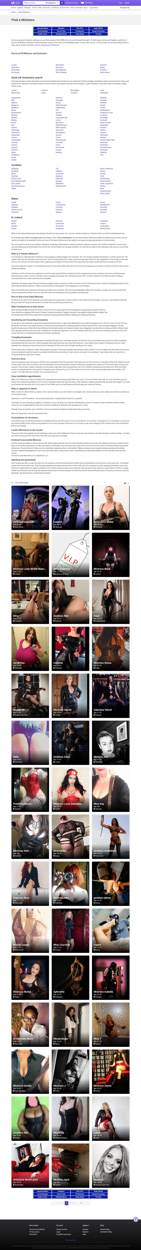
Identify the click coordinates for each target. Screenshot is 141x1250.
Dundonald (59, 226)
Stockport (103, 120)
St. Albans (103, 115)
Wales (102, 67)
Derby (13, 152)
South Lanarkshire (106, 184)
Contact (85, 1229)
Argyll (13, 174)
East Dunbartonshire (18, 181)
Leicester (73, 93)
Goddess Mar (61, 615)
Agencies (20, 7)
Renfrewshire (105, 179)
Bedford (14, 103)
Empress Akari (21, 897)
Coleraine (59, 221)
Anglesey (14, 205)
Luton (102, 90)
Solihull (102, 108)
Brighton (14, 118)
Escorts (13, 7)
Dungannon (60, 228)
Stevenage (104, 118)
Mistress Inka (61, 897)
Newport (59, 212)
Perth (102, 176)
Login (120, 3)
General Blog (105, 1229)
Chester (14, 137)
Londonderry (104, 226)
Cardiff (13, 202)
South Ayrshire (105, 181)
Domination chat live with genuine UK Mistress (42, 45)
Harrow (58, 103)
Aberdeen (14, 171)
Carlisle (14, 128)
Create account (61, 1229)
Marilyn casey (21, 944)
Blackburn (14, 108)
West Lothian (105, 193)
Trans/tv (34, 7)
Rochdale (103, 100)
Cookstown (60, 223)
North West (60, 65)
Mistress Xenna (102, 662)
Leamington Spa (61, 118)
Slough (102, 105)
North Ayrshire (61, 186)
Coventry (14, 142)
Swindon (103, 128)
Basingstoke (15, 98)
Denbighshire (60, 205)
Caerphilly (14, 212)
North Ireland (104, 72)
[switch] (82, 3)
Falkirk (13, 188)
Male (40, 7)
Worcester (104, 150)
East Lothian (15, 184)
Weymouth (104, 142)
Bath (13, 100)
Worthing (103, 152)
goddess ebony (102, 897)
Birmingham (74, 90)
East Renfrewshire (18, 186)
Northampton (60, 133)
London (14, 65)
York (101, 155)
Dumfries (14, 176)
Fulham (14, 160)
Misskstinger (60, 1038)
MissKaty (58, 1132)
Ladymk (57, 521)
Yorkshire (103, 65)
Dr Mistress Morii (23, 1038)
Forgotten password (63, 1234)
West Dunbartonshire (105, 190)
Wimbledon (104, 145)
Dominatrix (46, 7)
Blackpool (14, 105)
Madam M (18, 709)
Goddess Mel (20, 1132)
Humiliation (73, 312)
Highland (59, 171)
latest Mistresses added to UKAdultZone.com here (102, 238)
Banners (85, 1232)
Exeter (13, 157)
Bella (16, 756)
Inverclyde (59, 174)
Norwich (59, 135)
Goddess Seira (61, 756)
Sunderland (104, 125)
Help (84, 1234)
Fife (57, 169)
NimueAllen (59, 850)
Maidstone (59, 123)
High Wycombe (61, 105)
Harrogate (59, 100)
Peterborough (61, 140)
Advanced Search (72, 3)
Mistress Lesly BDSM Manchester (32, 568)
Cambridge (15, 130)
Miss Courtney (61, 944)
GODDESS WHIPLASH (25, 1179)
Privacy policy (34, 1232)
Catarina (58, 662)
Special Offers (65, 7)
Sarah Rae (19, 662)
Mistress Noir (21, 850)
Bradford (14, 115)
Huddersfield (60, 108)
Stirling (102, 186)
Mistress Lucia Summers (67, 803)
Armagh (14, 226)
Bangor (13, 228)
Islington (59, 115)
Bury (13, 125)
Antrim (13, 223)
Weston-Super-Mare (107, 140)
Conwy (58, 202)
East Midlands (61, 70)
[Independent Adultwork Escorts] (15, 3)
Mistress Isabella (103, 991)
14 (81, 1203)
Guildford (59, 98)
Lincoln (58, 120)
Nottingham (104, 93)
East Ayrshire (16, 179)
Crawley (14, 145)
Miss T (97, 1038)
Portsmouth (60, 147)
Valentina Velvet (103, 709)
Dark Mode (89, 3)
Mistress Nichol (22, 991)
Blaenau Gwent (16, 210)
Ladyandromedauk (23, 521)
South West (15, 70)
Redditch (103, 98)
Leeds (43, 93)
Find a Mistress (24, 12)
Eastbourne (15, 155)
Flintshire (59, 207)
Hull (57, 110)
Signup (127, 3)
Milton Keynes (61, 128)
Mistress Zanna (102, 1085)
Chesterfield (15, 140)
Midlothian (59, 184)
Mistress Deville (22, 1085)
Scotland (103, 70)
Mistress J (59, 1085)
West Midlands (61, 72)
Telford (102, 130)
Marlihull (98, 1179)
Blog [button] (85, 7)
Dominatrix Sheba (103, 521)
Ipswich (58, 113)
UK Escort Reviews (77, 7)
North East (59, 67)
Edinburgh (14, 169)
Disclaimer (33, 1234)
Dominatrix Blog (106, 1232)
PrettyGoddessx (22, 803)
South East (15, 67)
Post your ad (124, 7)
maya (97, 615)
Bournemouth (16, 113)
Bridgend (14, 207)
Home (13, 12)
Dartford (14, 150)
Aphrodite (58, 991)
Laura (97, 1132)
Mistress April (61, 1179)
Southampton (105, 110)
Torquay (103, 133)
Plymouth (59, 142)
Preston (59, 150)
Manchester (15, 93)
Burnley (14, 120)
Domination (95, 310)
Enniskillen (104, 221)
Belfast (14, 221)
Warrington (104, 135)
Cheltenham (15, 135)
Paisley (103, 174)
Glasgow (59, 181)
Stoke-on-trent (105, 123)
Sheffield (103, 103)
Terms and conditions (37, 1229)
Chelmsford (15, 133)
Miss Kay (99, 803)
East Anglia (15, 72)
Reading (59, 152)
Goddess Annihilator (105, 850)
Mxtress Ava (101, 756)
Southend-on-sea (106, 113)
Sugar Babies (93, 7)
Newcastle (59, 130)
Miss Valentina (61, 568)
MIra (15, 615)
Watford (103, 137)
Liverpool (44, 90)
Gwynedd (59, 210)
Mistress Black (102, 568)
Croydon (14, 147)
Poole (58, 145)
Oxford (58, 137)
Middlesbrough (61, 125)
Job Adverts (55, 7)
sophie (97, 944)
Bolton (13, 110)
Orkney (102, 171)
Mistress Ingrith (62, 709)
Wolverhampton (105, 147)
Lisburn (102, 223)
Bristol (13, 123)
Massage (28, 7)
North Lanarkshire (106, 169)
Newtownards (105, 228)
